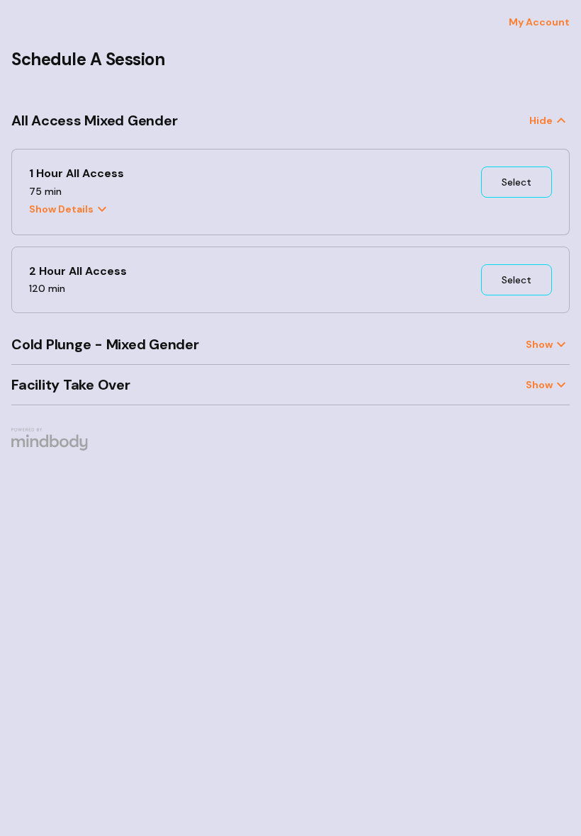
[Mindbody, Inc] (50, 447)
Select (516, 182)
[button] (290, 120)
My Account (539, 22)
